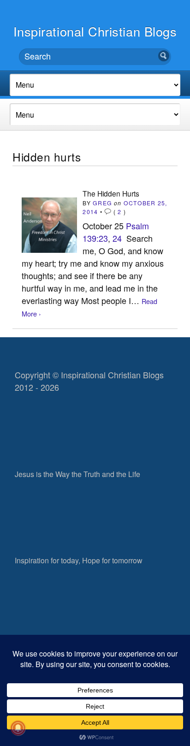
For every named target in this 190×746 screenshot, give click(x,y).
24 (117, 238)
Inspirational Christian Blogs (95, 31)
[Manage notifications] (18, 728)
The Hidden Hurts (111, 193)
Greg (102, 203)
